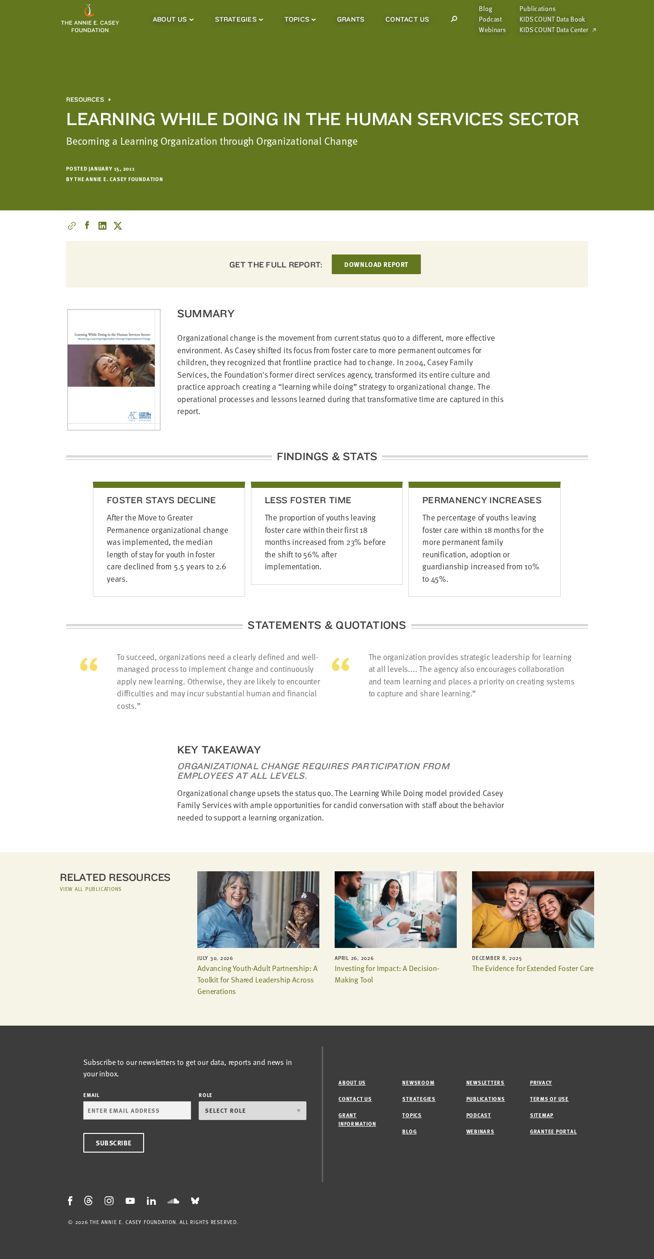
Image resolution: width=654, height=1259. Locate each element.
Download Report (376, 264)
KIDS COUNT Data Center (553, 29)
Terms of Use (549, 1099)
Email (91, 1095)
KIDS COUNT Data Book (552, 19)
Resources (85, 100)
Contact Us (407, 19)
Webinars (492, 29)
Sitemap (541, 1115)
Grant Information (357, 1119)
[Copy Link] (72, 225)
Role (206, 1095)
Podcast (490, 19)
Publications (537, 8)
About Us (170, 19)
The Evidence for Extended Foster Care (533, 968)
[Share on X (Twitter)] (118, 225)
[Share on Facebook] (87, 225)
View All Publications (91, 889)
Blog (485, 8)
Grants (350, 19)
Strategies (236, 19)
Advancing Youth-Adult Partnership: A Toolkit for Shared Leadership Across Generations (257, 979)
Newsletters (485, 1082)
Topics (296, 19)
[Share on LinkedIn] (102, 225)
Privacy (541, 1082)
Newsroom (418, 1082)
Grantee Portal (553, 1131)
